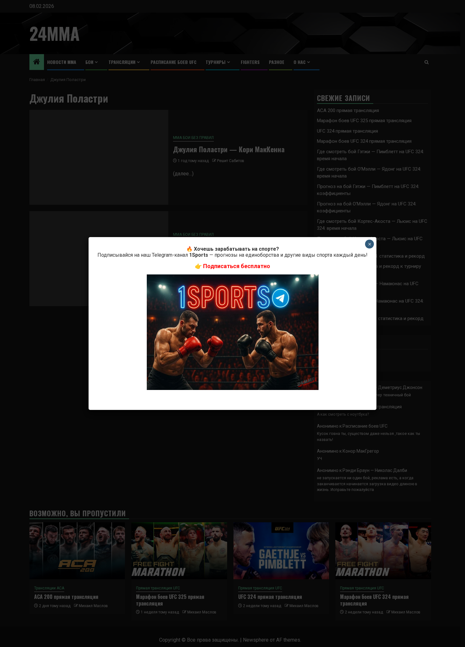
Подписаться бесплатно (236, 266)
